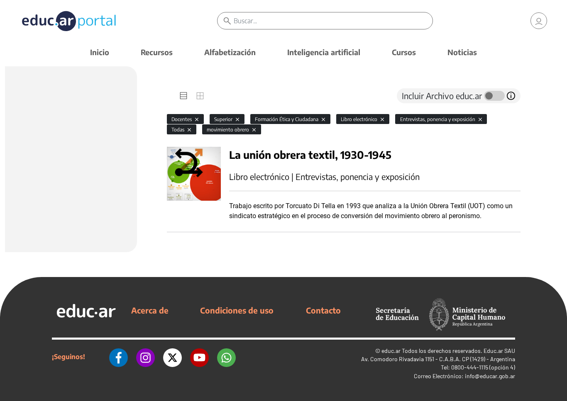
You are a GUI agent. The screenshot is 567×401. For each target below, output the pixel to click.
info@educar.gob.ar (490, 375)
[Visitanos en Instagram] (145, 356)
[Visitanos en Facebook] (118, 356)
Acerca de (150, 310)
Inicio (99, 52)
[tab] (183, 95)
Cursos (404, 52)
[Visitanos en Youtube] (199, 356)
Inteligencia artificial (323, 52)
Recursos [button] (157, 52)
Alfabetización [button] (230, 52)
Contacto (323, 310)
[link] (538, 20)
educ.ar (391, 350)
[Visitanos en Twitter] (172, 356)
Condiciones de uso (237, 310)
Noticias (462, 52)
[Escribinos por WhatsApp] (226, 356)
